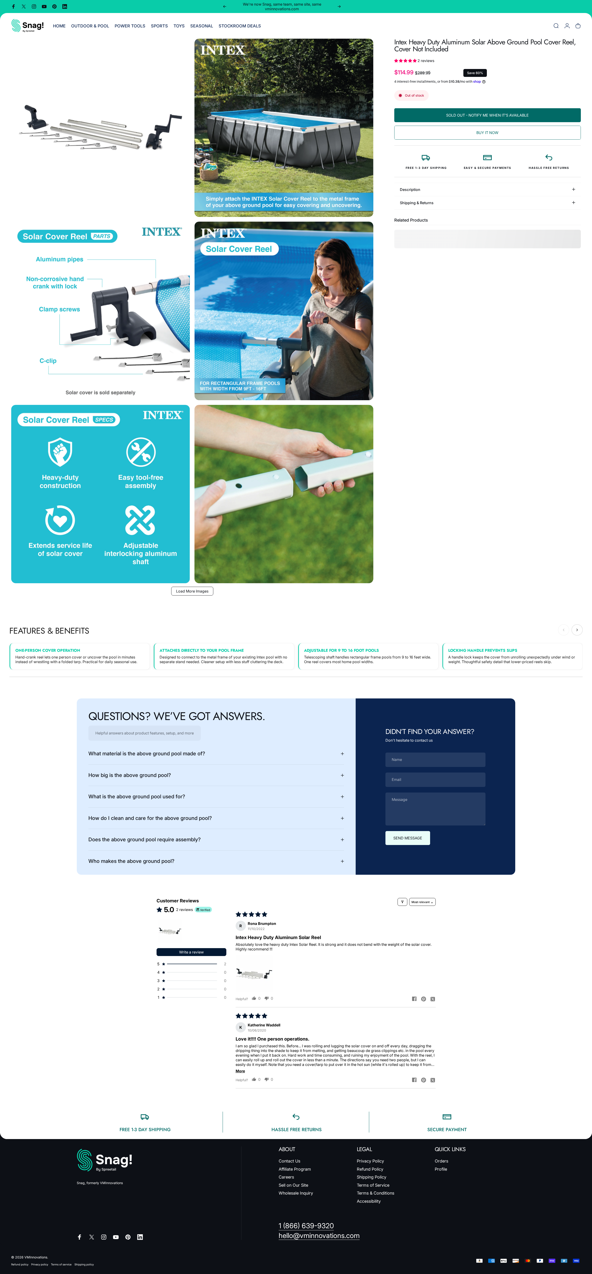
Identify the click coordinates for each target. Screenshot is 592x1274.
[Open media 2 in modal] (283, 128)
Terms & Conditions (375, 1193)
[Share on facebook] (414, 999)
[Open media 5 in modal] (100, 494)
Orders (441, 1161)
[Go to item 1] (170, 931)
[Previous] (225, 6)
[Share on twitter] (433, 999)
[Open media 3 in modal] (100, 311)
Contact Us (289, 1161)
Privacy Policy (370, 1161)
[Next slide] (577, 629)
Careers (286, 1177)
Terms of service (61, 1264)
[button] (406, 60)
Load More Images (192, 591)
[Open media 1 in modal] (100, 128)
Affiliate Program (295, 1169)
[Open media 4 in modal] (283, 311)
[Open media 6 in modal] (283, 494)
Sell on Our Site (293, 1185)
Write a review (191, 952)
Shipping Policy (371, 1177)
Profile (441, 1169)
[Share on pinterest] (423, 999)
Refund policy (19, 1264)
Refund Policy (370, 1169)
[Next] (339, 6)
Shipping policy (84, 1264)
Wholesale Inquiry (296, 1193)
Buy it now (487, 132)
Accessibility (369, 1201)
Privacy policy (39, 1264)
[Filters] (402, 902)
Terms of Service (373, 1185)
